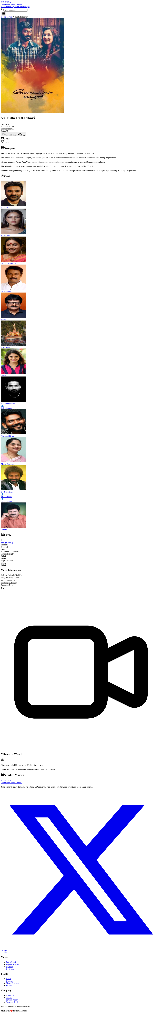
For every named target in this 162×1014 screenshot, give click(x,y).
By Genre (10, 969)
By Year (15, 7)
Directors (9, 981)
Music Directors (12, 983)
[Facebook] (2, 952)
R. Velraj (9, 542)
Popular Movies (12, 964)
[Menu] (3, 14)
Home (3, 7)
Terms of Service (13, 1002)
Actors (8, 979)
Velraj (3, 542)
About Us (10, 995)
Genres (21, 7)
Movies (9, 7)
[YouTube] (5, 952)
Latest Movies (11, 962)
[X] (81, 949)
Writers (9, 985)
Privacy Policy (12, 1000)
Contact (9, 997)
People (26, 7)
